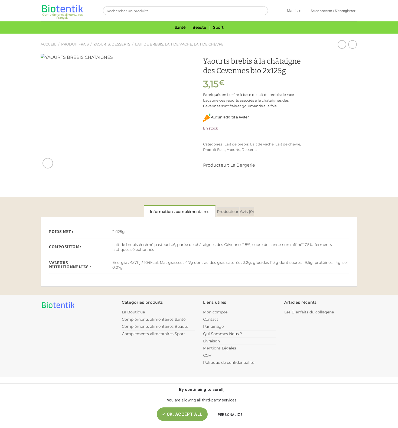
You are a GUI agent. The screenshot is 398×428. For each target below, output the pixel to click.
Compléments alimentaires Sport (153, 334)
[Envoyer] (262, 10)
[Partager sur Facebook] (207, 173)
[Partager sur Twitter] (216, 173)
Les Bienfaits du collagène (309, 312)
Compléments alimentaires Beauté (155, 326)
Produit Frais (75, 44)
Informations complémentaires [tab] (179, 211)
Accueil (48, 44)
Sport (218, 27)
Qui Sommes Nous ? (222, 334)
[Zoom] (48, 163)
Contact (210, 319)
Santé (180, 27)
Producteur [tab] (228, 211)
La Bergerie (242, 165)
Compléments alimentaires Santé (153, 319)
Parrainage (213, 326)
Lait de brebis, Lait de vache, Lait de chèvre (179, 44)
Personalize (230, 415)
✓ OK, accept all (182, 414)
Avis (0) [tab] (247, 211)
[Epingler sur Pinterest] (224, 173)
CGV (207, 355)
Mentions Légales (219, 348)
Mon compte (215, 312)
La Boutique (133, 312)
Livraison (211, 341)
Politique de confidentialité (228, 362)
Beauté (199, 27)
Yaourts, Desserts (111, 44)
